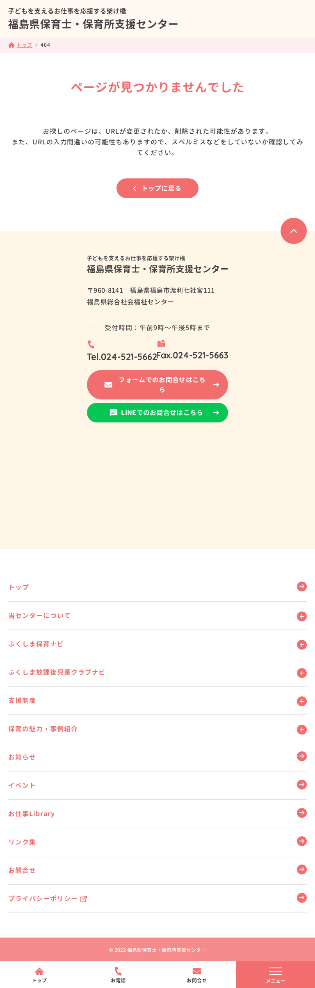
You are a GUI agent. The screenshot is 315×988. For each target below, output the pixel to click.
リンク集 (22, 842)
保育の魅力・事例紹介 (43, 728)
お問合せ (22, 870)
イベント (22, 785)
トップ (18, 587)
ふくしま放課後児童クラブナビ (56, 672)
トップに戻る (162, 188)
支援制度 (22, 700)
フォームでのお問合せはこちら (162, 384)
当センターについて (39, 615)
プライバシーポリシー (43, 898)
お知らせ (22, 757)
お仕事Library (31, 813)
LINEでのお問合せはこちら (162, 412)
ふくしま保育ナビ (36, 643)
